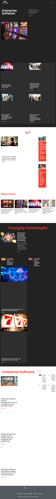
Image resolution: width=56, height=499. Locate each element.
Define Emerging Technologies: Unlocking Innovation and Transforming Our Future (6, 117)
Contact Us (40, 493)
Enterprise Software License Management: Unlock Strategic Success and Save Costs (9, 402)
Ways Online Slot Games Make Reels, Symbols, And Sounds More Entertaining (21, 236)
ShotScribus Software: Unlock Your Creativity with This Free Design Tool (9, 159)
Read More (30, 15)
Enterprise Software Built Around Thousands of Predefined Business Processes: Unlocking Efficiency (35, 117)
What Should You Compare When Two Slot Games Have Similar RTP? (34, 11)
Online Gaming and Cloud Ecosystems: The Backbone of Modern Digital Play (12, 310)
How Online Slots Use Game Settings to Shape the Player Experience (37, 262)
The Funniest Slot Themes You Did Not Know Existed (6, 86)
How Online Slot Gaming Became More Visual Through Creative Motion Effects (7, 211)
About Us (35, 493)
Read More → (4, 408)
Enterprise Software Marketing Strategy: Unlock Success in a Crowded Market (8, 472)
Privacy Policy (19, 493)
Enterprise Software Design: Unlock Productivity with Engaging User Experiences (8, 437)
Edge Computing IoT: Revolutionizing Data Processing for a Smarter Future (45, 378)
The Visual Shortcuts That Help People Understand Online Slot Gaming (11, 359)
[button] (53, 2)
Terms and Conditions (28, 493)
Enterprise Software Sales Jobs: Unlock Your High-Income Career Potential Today (35, 86)
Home (14, 493)
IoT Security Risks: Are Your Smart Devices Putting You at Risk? (42, 177)
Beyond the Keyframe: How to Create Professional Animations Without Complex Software (48, 210)
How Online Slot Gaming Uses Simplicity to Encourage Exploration (10, 261)
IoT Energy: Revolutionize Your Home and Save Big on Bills (45, 387)
